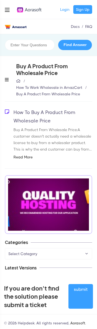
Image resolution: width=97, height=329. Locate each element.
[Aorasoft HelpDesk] (16, 26)
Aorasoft (77, 323)
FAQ (88, 26)
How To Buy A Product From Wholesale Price (44, 116)
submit (81, 289)
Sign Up (82, 9)
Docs (75, 26)
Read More (23, 157)
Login (65, 9)
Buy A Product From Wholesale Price (48, 94)
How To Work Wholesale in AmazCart (49, 87)
